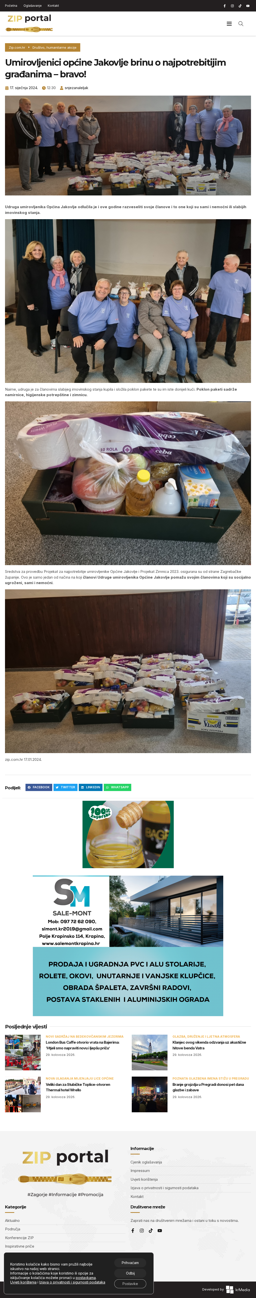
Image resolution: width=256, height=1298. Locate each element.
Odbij (130, 1273)
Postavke (130, 1284)
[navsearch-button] (241, 23)
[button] (229, 23)
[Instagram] (232, 5)
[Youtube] (247, 5)
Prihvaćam (130, 1263)
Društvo (38, 47)
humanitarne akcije (61, 47)
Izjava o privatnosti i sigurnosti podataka (72, 1282)
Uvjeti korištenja (23, 1282)
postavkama (86, 1278)
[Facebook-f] (224, 5)
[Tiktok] (240, 5)
